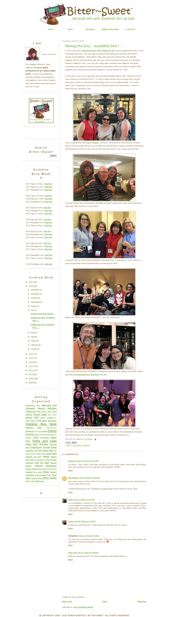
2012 (31, 366)
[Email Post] (95, 439)
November (35, 294)
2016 (31, 286)
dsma (45, 431)
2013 (31, 362)
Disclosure (90, 29)
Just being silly (45, 450)
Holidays (43, 444)
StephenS (72, 461)
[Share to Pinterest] (75, 442)
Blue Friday (52, 415)
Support (53, 472)
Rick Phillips (73, 478)
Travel (54, 475)
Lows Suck (51, 453)
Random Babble (32, 469)
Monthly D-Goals (43, 460)
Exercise (30, 434)
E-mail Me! (130, 29)
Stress (46, 471)
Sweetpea (30, 475)
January (34, 349)
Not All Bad (42, 462)
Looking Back (40, 454)
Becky (96, 142)
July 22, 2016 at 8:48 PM (88, 552)
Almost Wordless (47, 408)
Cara (88, 142)
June (33, 332)
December (35, 289)
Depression (52, 420)
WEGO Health (50, 478)
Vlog (40, 478)
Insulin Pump (50, 447)
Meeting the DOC (34, 457)
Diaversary (30, 431)
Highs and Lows (44, 441)
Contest (50, 417)
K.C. (55, 450)
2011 (31, 370)
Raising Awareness (46, 465)
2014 (31, 358)
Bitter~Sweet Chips (44, 411)
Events (86, 445)
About (70, 29)
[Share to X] (71, 442)
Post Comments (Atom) (83, 607)
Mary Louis (72, 552)
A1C (38, 405)
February (34, 345)
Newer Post (67, 601)
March (33, 340)
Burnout (29, 417)
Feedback (42, 435)
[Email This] (66, 442)
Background (30, 411)
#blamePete (30, 405)
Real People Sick (44, 469)
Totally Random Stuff (42, 475)
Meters (54, 457)
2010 (31, 374)
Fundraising (44, 437)
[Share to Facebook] (73, 442)
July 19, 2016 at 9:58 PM (89, 478)
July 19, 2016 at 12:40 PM (88, 461)
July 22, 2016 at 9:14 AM (89, 536)
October (34, 298)
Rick (101, 203)
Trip (108, 203)
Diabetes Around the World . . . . (43, 313)
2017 (31, 282)
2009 (31, 378)
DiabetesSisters (51, 428)
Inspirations (36, 447)
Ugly (28, 478)
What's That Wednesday (35, 481)
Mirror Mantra (31, 460)
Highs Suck (32, 444)
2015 (31, 354)
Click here (48, 184)
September (35, 302)
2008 (31, 382)
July (32, 310)
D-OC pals (77, 445)
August (34, 306)
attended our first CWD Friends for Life (98, 50)
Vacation (34, 478)
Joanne (71, 521)
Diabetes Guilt (34, 427)
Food (35, 437)
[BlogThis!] (68, 442)
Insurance (30, 450)
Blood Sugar (40, 414)
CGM (36, 417)
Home (50, 29)
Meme (46, 456)
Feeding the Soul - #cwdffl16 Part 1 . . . (94, 46)
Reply (70, 470)
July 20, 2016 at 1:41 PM (84, 499)
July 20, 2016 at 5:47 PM (85, 521)
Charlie (43, 417)
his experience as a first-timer (87, 374)
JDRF (35, 450)
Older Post (141, 601)
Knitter (33, 64)
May (33, 336)
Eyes (36, 434)
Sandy (70, 499)
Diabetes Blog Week (110, 29)
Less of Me (30, 454)
